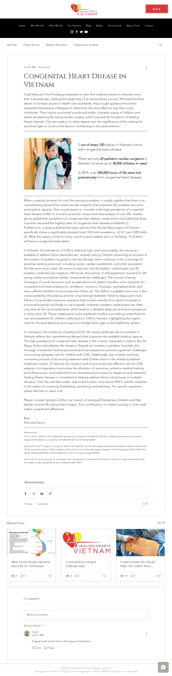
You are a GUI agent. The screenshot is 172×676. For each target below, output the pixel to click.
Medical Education (56, 44)
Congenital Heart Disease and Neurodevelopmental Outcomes (84, 564)
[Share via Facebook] (25, 493)
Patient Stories (31, 44)
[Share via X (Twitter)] (33, 493)
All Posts (12, 44)
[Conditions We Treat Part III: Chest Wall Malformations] (140, 542)
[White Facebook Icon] (77, 32)
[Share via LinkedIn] (42, 493)
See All (161, 522)
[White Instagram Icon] (72, 32)
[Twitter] (81, 32)
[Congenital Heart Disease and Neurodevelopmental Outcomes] (86, 542)
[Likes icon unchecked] (34, 648)
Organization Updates (86, 44)
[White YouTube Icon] (86, 32)
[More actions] (146, 67)
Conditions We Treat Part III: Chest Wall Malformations (137, 564)
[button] (160, 44)
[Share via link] (50, 493)
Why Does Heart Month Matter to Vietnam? (30, 564)
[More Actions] (146, 633)
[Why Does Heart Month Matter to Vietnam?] (31, 542)
